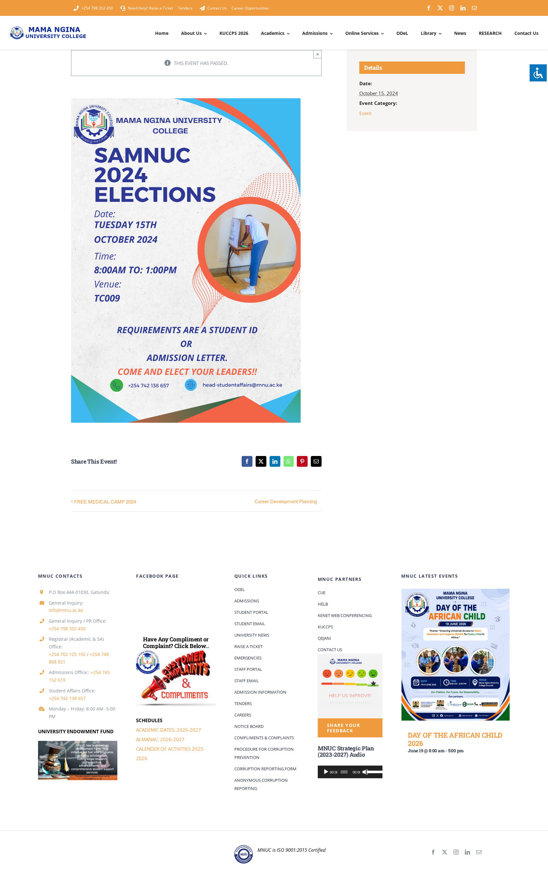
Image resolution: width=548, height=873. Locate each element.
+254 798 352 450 (67, 629)
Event (365, 113)
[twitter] (440, 7)
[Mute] (365, 772)
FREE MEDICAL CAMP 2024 (105, 501)
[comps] (175, 651)
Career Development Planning (286, 501)
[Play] (326, 772)
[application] (350, 772)
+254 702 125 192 (67, 654)
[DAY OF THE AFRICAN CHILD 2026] (455, 655)
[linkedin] (463, 7)
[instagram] (451, 7)
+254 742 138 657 (67, 698)
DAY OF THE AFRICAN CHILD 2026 (455, 739)
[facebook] (428, 7)
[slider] (373, 771)
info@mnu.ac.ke (66, 610)
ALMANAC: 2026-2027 (160, 739)
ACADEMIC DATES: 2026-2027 (168, 730)
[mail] (474, 7)
